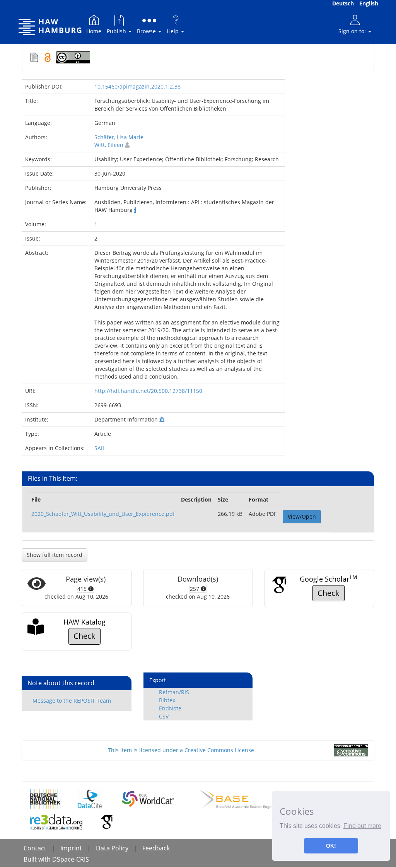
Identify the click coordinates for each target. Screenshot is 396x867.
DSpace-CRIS (70, 859)
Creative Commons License (219, 750)
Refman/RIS (174, 692)
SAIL (99, 448)
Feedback (156, 848)
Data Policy (112, 848)
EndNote (170, 708)
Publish (117, 31)
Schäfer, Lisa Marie (118, 137)
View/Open (302, 516)
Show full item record (54, 554)
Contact (35, 848)
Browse (147, 31)
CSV (164, 716)
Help (173, 31)
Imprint (71, 848)
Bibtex (167, 700)
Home (93, 31)
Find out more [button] (362, 826)
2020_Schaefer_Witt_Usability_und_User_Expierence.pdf (103, 513)
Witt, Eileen (108, 144)
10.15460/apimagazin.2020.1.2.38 (137, 86)
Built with (38, 859)
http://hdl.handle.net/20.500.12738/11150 (148, 390)
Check (328, 593)
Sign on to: (352, 31)
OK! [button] (331, 846)
